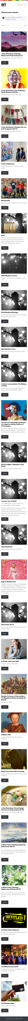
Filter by (3, 25)
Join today (13, 19)
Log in (17, 17)
